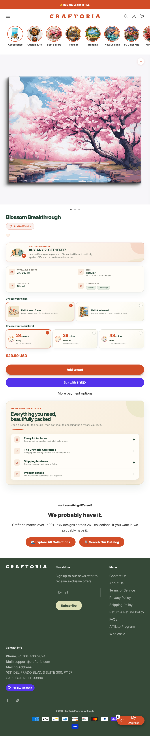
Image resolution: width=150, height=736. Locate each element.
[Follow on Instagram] (17, 700)
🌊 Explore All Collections (50, 542)
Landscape (103, 287)
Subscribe (69, 605)
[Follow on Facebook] (8, 700)
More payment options (75, 393)
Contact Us (117, 576)
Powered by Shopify (84, 711)
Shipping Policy (121, 605)
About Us (116, 583)
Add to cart (75, 369)
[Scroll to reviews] (8, 235)
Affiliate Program (122, 626)
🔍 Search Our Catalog (102, 542)
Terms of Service (122, 590)
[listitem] (15, 36)
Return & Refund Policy (126, 612)
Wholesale (117, 634)
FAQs (113, 619)
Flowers (91, 287)
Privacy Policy (120, 598)
